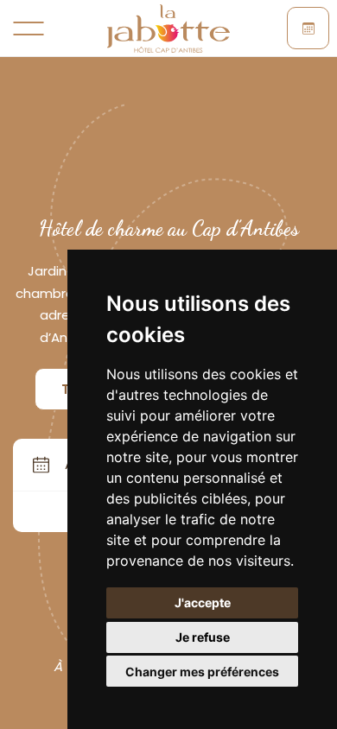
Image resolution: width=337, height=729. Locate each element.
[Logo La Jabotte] (169, 28)
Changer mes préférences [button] (202, 671)
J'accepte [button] (203, 602)
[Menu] (28, 28)
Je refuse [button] (202, 637)
